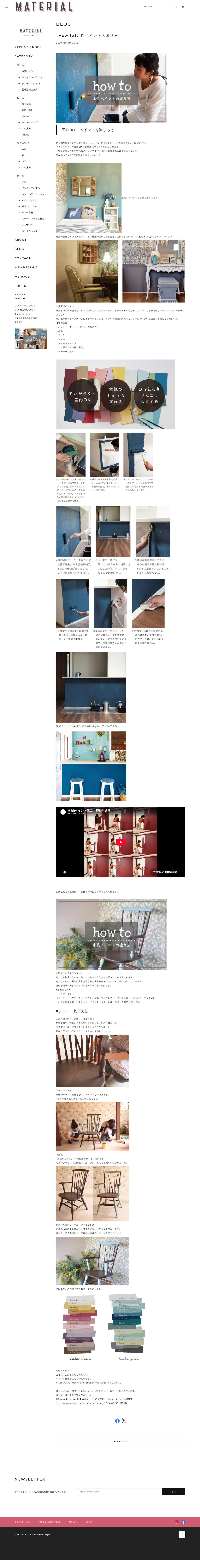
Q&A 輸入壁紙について (26, 310)
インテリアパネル (31, 188)
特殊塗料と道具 (30, 89)
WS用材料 (27, 224)
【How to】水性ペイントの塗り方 (87, 35)
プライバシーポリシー (24, 314)
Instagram (20, 294)
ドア (24, 161)
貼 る (20, 97)
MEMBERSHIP (26, 267)
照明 (24, 182)
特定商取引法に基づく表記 (26, 318)
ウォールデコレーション (34, 194)
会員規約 (19, 322)
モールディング (30, 122)
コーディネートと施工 (33, 218)
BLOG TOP (120, 1441)
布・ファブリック (30, 200)
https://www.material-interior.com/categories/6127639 (89, 1382)
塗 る (20, 64)
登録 (174, 1491)
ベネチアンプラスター (33, 77)
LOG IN (21, 286)
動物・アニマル (29, 206)
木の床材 (26, 128)
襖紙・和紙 (27, 110)
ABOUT (21, 239)
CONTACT (23, 258)
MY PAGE (22, 276)
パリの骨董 (27, 212)
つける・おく (23, 142)
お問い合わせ (73, 1522)
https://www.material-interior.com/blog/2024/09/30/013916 (92, 1403)
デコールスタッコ (31, 83)
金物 (24, 149)
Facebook (20, 298)
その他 (25, 134)
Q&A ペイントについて (27, 305)
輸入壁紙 (26, 104)
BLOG (19, 249)
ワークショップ (30, 231)
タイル (25, 116)
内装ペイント (28, 71)
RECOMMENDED (28, 47)
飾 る (20, 175)
